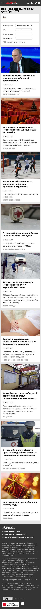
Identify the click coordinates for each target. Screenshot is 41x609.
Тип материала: (8, 25)
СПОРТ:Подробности (12, 200)
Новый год (8, 518)
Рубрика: (6, 30)
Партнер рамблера (20, 598)
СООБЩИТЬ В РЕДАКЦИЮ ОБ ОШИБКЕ (17, 537)
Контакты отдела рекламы (14, 534)
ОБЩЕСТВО (7, 417)
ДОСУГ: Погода (9, 306)
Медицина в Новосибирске (15, 360)
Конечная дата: (8, 38)
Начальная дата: (8, 34)
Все (4, 17)
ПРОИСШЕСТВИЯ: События (14, 249)
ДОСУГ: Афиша (9, 148)
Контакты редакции (11, 531)
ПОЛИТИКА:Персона (11, 94)
